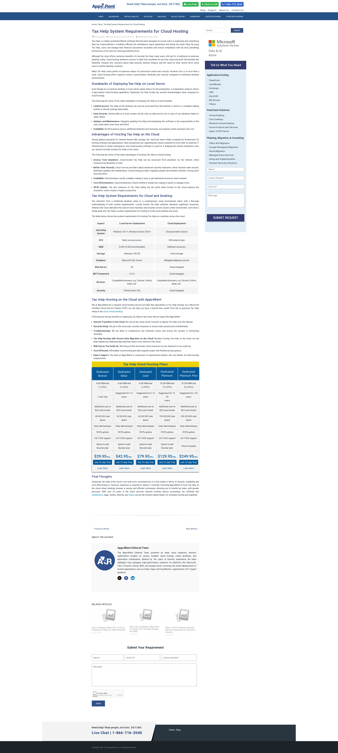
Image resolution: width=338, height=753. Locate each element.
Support (212, 10)
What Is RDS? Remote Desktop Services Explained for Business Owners (180, 630)
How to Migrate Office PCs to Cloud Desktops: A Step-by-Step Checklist (108, 629)
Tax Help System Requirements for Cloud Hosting (140, 31)
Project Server (178, 17)
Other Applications (234, 17)
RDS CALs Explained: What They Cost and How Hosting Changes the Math (144, 629)
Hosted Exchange (213, 17)
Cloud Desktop (114, 37)
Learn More (102, 468)
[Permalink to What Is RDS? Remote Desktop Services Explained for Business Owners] (182, 615)
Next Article (192, 529)
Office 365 (148, 17)
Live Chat (191, 4)
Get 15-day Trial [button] (103, 462)
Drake (131, 495)
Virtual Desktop (131, 17)
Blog (202, 10)
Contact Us (238, 10)
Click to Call (210, 4)
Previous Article (100, 529)
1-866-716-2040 (233, 4)
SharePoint (195, 17)
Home (100, 17)
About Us (224, 10)
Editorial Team (152, 37)
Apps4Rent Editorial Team (133, 547)
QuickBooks (114, 17)
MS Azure (162, 17)
